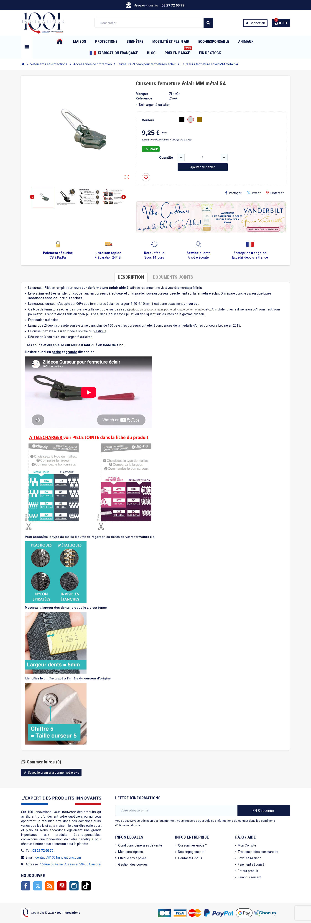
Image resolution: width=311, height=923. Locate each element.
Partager (235, 193)
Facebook (25, 885)
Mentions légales (130, 852)
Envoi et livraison (249, 858)
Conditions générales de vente (140, 845)
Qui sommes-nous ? (192, 845)
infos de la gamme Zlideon (185, 314)
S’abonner (265, 810)
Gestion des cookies (133, 864)
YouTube (61, 885)
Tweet (256, 193)
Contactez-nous (190, 858)
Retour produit (248, 871)
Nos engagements (191, 852)
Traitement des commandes (258, 852)
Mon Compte (247, 845)
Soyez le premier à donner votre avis (51, 772)
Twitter (37, 885)
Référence (144, 98)
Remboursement (249, 877)
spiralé (83, 331)
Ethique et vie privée (132, 858)
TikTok (86, 885)
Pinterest (277, 193)
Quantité (166, 157)
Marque (142, 94)
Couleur (148, 120)
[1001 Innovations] (42, 22)
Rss (49, 885)
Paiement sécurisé (251, 864)
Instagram (74, 885)
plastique (99, 331)
